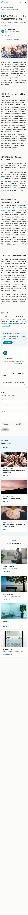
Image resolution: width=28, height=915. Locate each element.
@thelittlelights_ (18, 363)
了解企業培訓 (8, 342)
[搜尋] (20, 2)
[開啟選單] (25, 2)
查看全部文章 (5, 453)
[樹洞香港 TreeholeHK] (4, 2)
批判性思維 (8, 185)
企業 (12, 7)
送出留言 (5, 435)
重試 (3, 430)
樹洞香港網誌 (7, 7)
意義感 (9, 134)
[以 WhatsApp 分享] (2, 36)
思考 (3, 176)
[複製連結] (8, 36)
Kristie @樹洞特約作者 (10, 29)
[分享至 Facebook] (5, 36)
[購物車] (23, 2)
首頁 (2, 7)
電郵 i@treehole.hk (9, 430)
